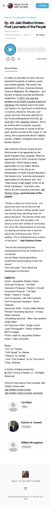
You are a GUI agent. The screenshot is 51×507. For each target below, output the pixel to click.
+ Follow (42, 5)
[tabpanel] (25, 237)
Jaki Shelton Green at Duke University (24, 393)
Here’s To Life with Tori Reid (21, 5)
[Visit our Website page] (25, 488)
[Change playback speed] (19, 59)
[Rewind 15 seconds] (8, 59)
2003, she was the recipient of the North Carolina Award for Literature (25, 101)
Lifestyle (24, 121)
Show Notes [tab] (11, 68)
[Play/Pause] (10, 49)
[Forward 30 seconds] (13, 59)
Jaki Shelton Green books (18, 389)
